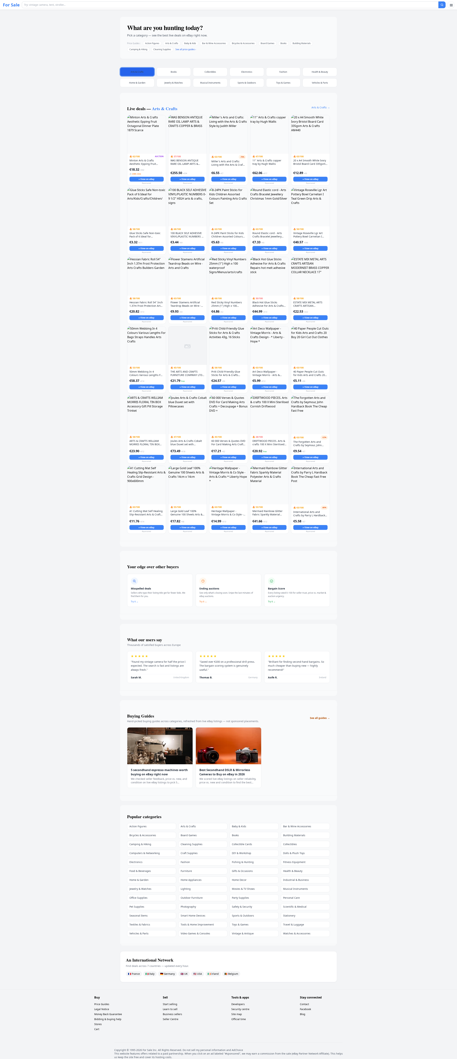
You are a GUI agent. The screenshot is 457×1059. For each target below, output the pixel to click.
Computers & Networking (144, 853)
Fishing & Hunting (243, 862)
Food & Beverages (140, 871)
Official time (238, 1019)
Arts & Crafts (171, 43)
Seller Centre (170, 1019)
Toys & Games (240, 924)
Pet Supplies (136, 906)
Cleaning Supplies (162, 49)
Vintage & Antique (243, 933)
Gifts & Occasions (242, 871)
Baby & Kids (190, 43)
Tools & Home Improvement (197, 924)
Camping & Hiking (138, 49)
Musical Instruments (295, 888)
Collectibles (290, 844)
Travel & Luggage (293, 924)
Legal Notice (101, 1009)
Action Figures (152, 43)
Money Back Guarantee (108, 1014)
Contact (304, 1004)
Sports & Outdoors (243, 915)
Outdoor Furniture (192, 897)
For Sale (11, 5)
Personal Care (291, 897)
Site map (236, 1014)
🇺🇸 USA (197, 973)
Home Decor (239, 880)
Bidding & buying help (107, 1019)
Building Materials (302, 43)
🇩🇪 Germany (167, 973)
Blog (302, 1014)
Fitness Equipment (294, 862)
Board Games (267, 43)
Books (283, 43)
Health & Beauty (292, 871)
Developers (238, 1004)
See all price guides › (185, 49)
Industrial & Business (296, 880)
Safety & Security (242, 906)
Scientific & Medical (295, 906)
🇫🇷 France (134, 973)
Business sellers (172, 1014)
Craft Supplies (189, 853)
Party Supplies (240, 897)
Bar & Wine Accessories (214, 43)
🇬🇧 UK (184, 973)
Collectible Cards (242, 844)
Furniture (186, 871)
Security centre (240, 1009)
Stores (98, 1024)
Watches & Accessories (296, 933)
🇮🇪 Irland (213, 973)
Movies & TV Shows (243, 888)
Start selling (170, 1004)
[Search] (442, 4)
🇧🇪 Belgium (231, 973)
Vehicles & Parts (139, 933)
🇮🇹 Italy (149, 973)
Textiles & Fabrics (139, 924)
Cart (96, 1029)
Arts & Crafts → (321, 107)
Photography (188, 906)
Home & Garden (139, 880)
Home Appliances (191, 880)
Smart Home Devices (193, 915)
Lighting (186, 888)
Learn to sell (170, 1009)
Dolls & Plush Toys (294, 853)
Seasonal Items (138, 915)
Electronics (135, 862)
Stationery (289, 915)
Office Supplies (138, 897)
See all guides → (320, 718)
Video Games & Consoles (195, 933)
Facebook (305, 1009)
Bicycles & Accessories (243, 43)
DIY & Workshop (241, 853)
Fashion (185, 862)
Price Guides (101, 1004)
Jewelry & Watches (140, 888)
